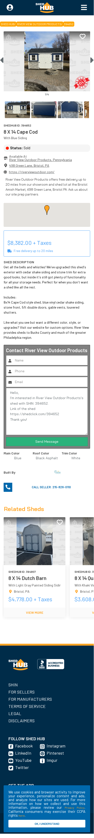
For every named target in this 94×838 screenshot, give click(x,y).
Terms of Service (27, 706)
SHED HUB (7, 24)
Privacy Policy (75, 807)
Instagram (56, 745)
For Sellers (21, 692)
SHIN (13, 684)
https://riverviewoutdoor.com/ (32, 172)
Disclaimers (21, 720)
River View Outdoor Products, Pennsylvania (40, 160)
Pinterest (55, 753)
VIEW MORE (34, 612)
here (22, 815)
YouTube (23, 760)
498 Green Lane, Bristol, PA (29, 165)
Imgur (52, 760)
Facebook (24, 745)
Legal (14, 713)
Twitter (22, 767)
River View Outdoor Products (39, 24)
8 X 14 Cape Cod (21, 132)
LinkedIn (23, 753)
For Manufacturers (30, 699)
